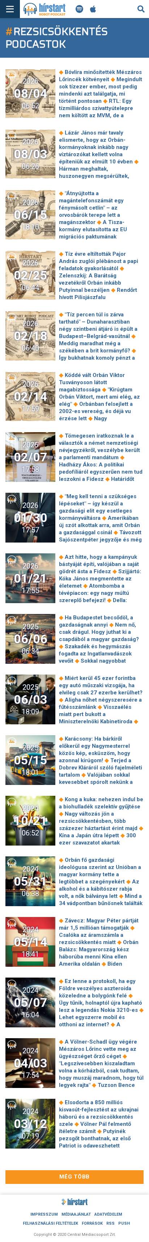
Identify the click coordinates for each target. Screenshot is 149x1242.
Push (124, 1223)
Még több (74, 1176)
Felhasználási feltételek (50, 1223)
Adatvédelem (108, 1214)
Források (92, 1223)
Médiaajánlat (76, 1214)
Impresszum (44, 1214)
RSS (110, 1223)
